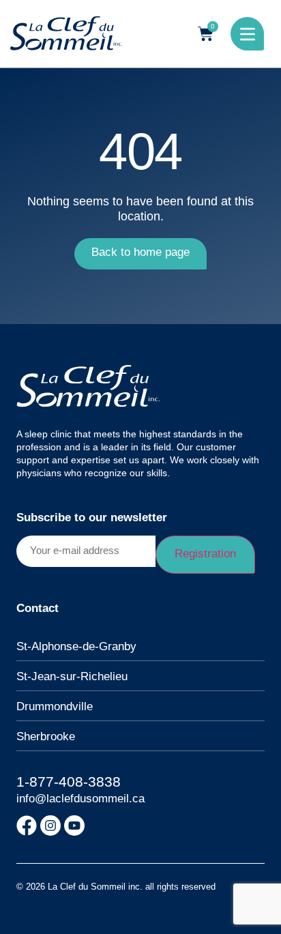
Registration (205, 553)
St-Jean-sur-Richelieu (72, 676)
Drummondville (54, 706)
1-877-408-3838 (68, 782)
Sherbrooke (45, 736)
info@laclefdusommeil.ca (80, 798)
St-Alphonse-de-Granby (76, 646)
